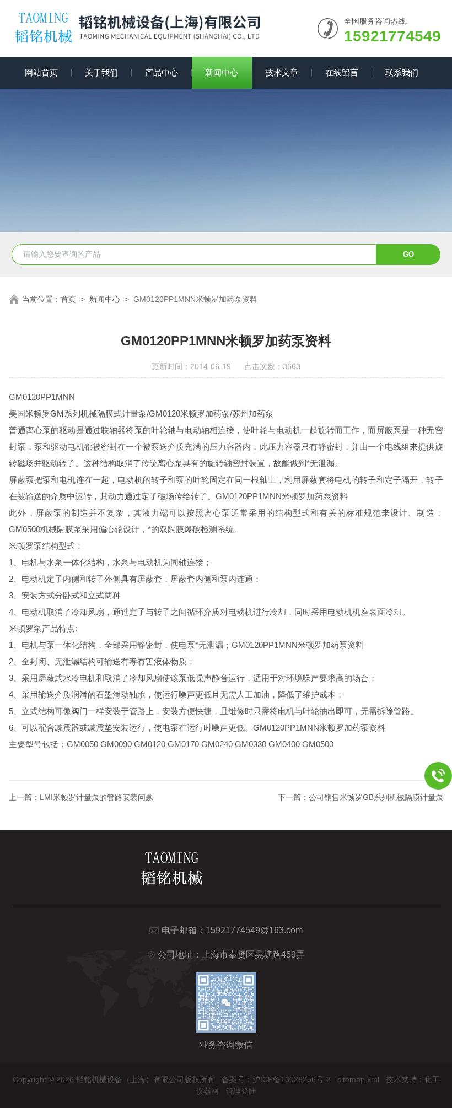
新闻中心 (221, 72)
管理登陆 (240, 1091)
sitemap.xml (358, 1079)
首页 (68, 299)
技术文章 (281, 72)
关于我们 (101, 72)
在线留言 (341, 72)
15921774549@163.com (254, 930)
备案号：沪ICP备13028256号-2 (276, 1079)
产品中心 (161, 72)
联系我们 (401, 72)
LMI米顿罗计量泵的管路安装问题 (96, 797)
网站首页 (41, 72)
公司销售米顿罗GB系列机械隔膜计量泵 (376, 797)
